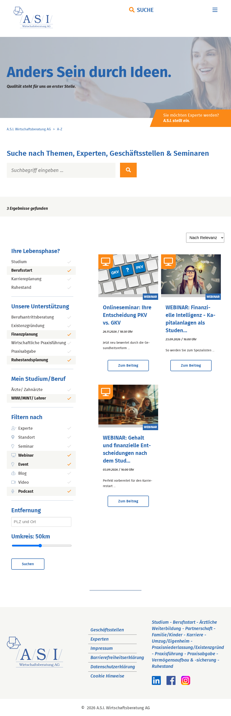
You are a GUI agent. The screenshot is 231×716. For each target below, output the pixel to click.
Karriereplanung (26, 279)
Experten (99, 639)
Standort (26, 438)
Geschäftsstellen (107, 630)
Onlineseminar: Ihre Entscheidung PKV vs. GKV (127, 315)
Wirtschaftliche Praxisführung (38, 343)
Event (23, 465)
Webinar (26, 456)
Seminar (26, 447)
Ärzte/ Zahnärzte (27, 390)
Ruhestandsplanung (29, 360)
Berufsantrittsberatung (32, 317)
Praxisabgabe (23, 352)
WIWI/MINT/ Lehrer (28, 398)
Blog (22, 474)
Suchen (28, 564)
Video (23, 483)
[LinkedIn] (156, 683)
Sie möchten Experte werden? (191, 118)
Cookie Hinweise (107, 676)
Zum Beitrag (128, 365)
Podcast (25, 492)
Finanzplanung (24, 334)
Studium (19, 262)
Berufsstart (21, 271)
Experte (25, 429)
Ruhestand (21, 288)
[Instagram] (185, 683)
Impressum (101, 648)
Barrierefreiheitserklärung (117, 657)
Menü (215, 11)
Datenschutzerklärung (112, 667)
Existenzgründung (27, 326)
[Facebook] (171, 683)
